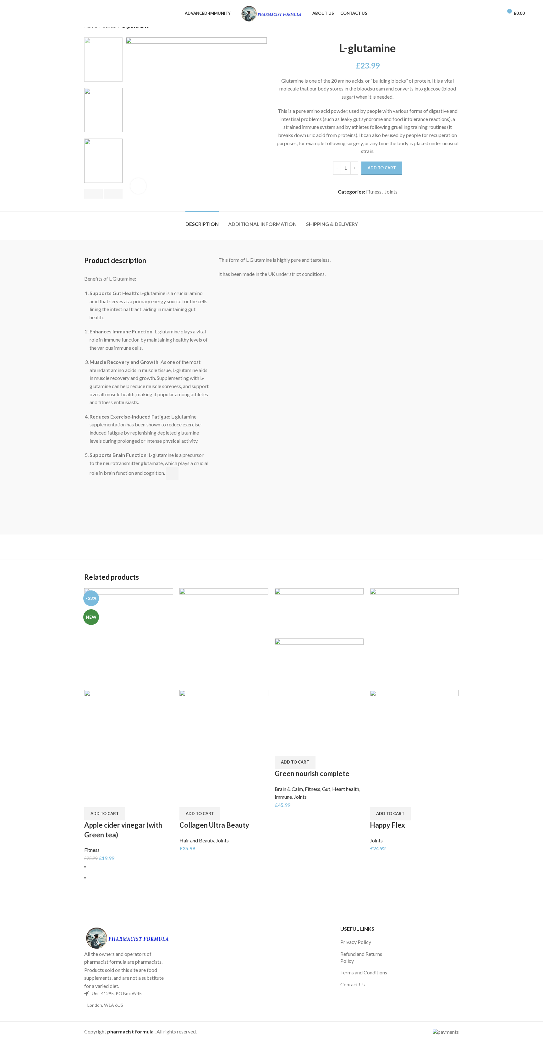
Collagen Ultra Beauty (214, 825)
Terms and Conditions (363, 972)
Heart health (345, 789)
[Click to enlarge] (138, 186)
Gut (326, 789)
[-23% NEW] (128, 638)
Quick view (92, 799)
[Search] (20, 13)
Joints (391, 192)
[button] (104, 813)
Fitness (373, 192)
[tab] (202, 220)
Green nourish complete (312, 773)
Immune (283, 797)
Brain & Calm (289, 789)
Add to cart (382, 167)
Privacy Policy (355, 942)
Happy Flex (387, 825)
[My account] (495, 13)
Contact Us (352, 984)
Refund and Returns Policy (361, 957)
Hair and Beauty (196, 840)
